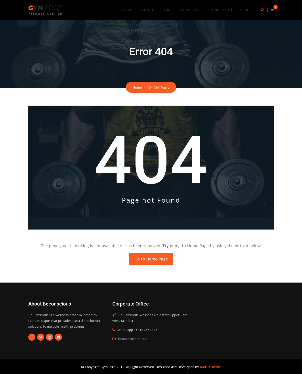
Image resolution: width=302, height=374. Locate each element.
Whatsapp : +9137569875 (137, 329)
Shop (168, 10)
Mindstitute (222, 10)
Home (127, 10)
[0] (272, 10)
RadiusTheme (210, 367)
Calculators (191, 10)
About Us (148, 10)
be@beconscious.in (132, 338)
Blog (244, 10)
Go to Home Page (151, 259)
